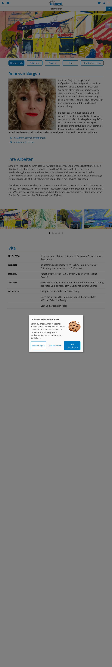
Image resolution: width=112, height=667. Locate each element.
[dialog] (56, 333)
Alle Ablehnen (55, 345)
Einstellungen (38, 345)
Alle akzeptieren (72, 345)
